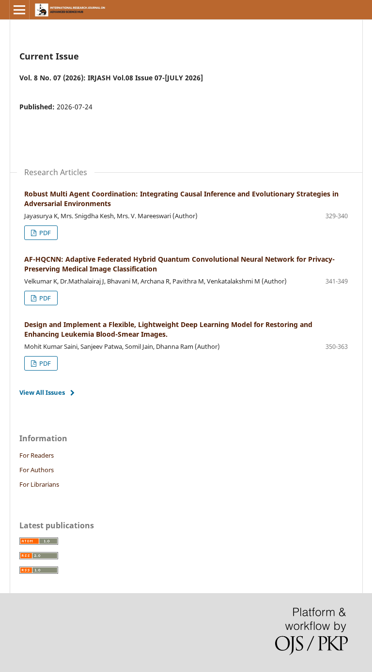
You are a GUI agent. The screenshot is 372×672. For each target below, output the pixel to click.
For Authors (36, 469)
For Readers (36, 455)
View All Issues (42, 392)
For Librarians (39, 484)
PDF (44, 232)
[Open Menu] (19, 9)
